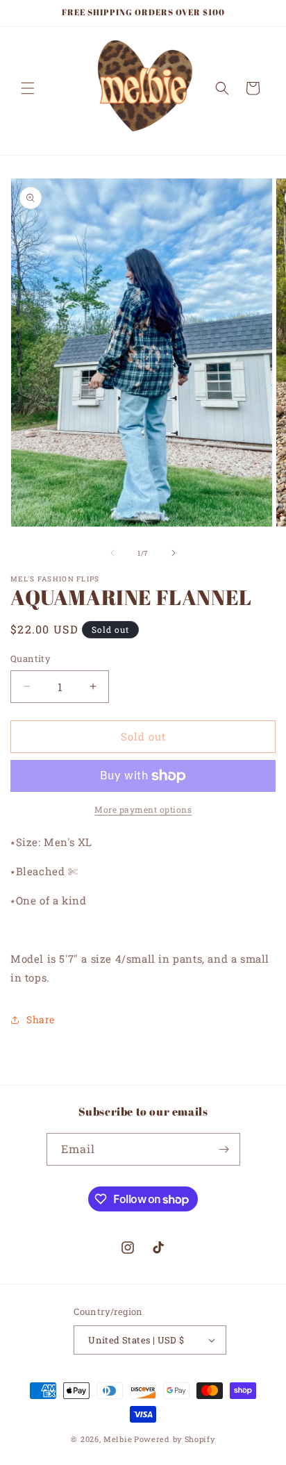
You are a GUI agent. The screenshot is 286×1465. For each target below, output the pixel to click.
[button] (27, 88)
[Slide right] (173, 553)
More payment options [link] (143, 809)
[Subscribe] (224, 1149)
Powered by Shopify (174, 1439)
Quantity (30, 658)
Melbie (117, 1439)
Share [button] (40, 1019)
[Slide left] (112, 553)
